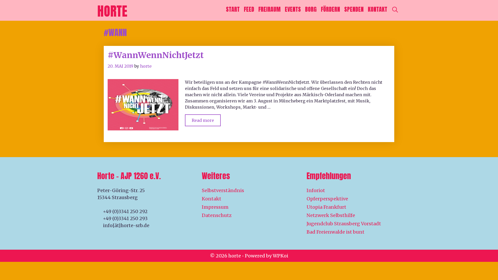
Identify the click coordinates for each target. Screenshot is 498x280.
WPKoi (280, 256)
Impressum (215, 207)
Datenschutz (217, 215)
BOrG (311, 9)
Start (233, 9)
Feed (249, 9)
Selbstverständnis (223, 190)
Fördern (330, 9)
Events (293, 9)
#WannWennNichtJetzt (156, 55)
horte (112, 11)
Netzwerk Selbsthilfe (331, 215)
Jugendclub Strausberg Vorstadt (344, 224)
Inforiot (316, 190)
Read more (206, 118)
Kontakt (377, 9)
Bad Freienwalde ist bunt (335, 232)
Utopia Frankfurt (326, 207)
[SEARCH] (395, 9)
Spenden (354, 9)
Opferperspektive (327, 199)
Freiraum (269, 9)
